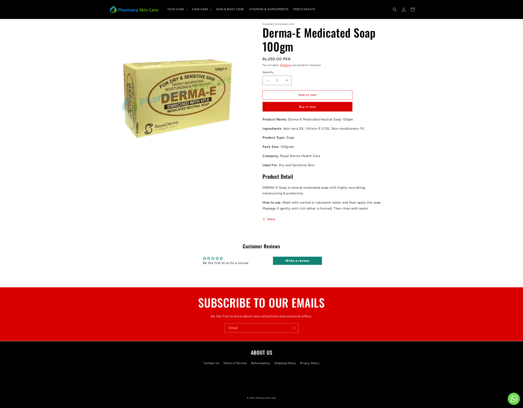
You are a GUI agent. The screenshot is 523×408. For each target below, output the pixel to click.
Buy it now (307, 107)
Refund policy (260, 363)
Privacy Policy (309, 363)
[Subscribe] (293, 328)
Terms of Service (235, 363)
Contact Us (211, 363)
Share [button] (271, 219)
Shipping (285, 65)
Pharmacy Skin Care (266, 398)
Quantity (268, 72)
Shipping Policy (285, 363)
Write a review (297, 261)
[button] (177, 9)
